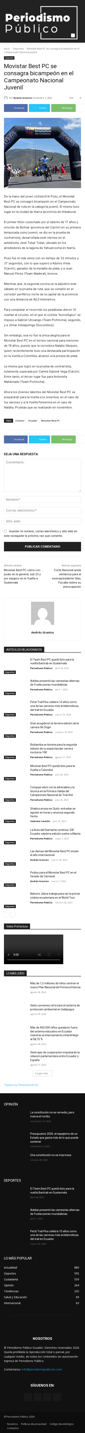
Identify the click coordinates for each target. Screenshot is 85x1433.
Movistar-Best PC (50, 420)
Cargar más (41, 1073)
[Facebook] (28, 1397)
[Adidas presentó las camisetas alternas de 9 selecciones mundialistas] (15, 687)
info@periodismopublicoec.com (42, 1369)
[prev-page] (6, 914)
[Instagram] (38, 1397)
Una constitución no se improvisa (50, 1155)
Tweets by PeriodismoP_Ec (21, 1085)
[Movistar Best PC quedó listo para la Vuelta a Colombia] (15, 772)
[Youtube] (57, 1397)
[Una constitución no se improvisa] (15, 1161)
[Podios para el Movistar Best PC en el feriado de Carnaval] (15, 879)
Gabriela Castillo (40, 821)
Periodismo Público (41, 668)
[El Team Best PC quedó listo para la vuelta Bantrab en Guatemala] (15, 666)
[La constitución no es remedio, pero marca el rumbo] (15, 1119)
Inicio (7, 48)
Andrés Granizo (22, 97)
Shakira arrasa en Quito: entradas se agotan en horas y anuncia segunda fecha (53, 812)
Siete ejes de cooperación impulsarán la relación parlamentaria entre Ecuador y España (55, 1056)
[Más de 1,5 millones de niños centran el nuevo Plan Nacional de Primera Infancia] (15, 990)
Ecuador (32, 420)
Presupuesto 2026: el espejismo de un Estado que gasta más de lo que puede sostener (54, 1137)
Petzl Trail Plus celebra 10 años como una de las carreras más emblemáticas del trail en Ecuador (54, 705)
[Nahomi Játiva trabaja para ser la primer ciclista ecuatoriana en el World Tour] (15, 900)
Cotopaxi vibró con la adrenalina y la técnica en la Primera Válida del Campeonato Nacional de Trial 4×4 (52, 791)
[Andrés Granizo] (6, 98)
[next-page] (12, 914)
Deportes (18, 48)
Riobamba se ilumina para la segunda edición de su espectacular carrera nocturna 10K (53, 748)
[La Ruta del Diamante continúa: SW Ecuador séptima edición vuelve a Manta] (15, 836)
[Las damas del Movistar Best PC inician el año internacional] (15, 857)
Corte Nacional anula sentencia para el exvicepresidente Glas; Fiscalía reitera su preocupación (66, 578)
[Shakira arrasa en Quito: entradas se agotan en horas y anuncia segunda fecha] (15, 815)
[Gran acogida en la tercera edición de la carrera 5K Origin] (15, 730)
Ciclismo (20, 420)
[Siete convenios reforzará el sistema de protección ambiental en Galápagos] (15, 1012)
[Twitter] (47, 1397)
